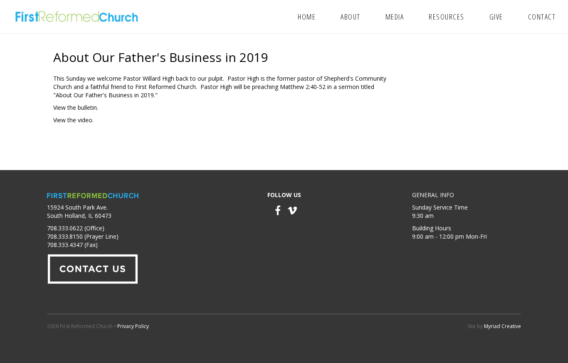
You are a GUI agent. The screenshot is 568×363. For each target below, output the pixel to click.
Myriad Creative (502, 326)
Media (394, 17)
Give (496, 17)
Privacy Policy (133, 326)
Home (307, 17)
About (351, 17)
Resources (446, 17)
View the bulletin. (75, 107)
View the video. (73, 120)
